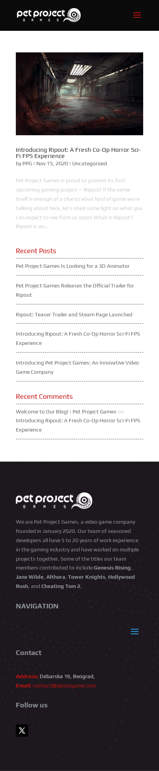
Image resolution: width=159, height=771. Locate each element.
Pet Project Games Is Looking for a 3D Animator (73, 266)
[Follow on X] (22, 730)
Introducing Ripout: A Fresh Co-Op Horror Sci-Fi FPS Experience (78, 153)
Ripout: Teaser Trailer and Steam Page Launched (74, 314)
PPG (27, 163)
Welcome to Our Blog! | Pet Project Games (66, 411)
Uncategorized (89, 163)
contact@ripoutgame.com (64, 685)
